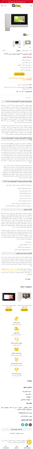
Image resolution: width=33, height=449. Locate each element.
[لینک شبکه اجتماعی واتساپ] (19, 92)
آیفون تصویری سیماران (22, 87)
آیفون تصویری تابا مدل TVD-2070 (9, 305)
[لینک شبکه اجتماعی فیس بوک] (25, 92)
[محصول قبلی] (6, 51)
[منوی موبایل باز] (31, 5)
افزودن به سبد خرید (19, 74)
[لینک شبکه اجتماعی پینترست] (23, 92)
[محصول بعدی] (2, 51)
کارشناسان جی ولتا (12, 269)
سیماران (18, 50)
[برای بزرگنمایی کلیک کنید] (29, 34)
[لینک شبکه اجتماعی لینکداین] (21, 92)
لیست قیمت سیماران (27, 89)
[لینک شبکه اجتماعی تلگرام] (17, 92)
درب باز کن (14, 87)
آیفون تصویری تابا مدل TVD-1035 (24, 305)
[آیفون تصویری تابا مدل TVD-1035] (24, 296)
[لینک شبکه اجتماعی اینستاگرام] (30, 424)
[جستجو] (5, 5)
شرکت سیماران (7, 87)
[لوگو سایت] (16, 6)
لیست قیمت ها (27, 392)
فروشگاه (28, 397)
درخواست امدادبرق (26, 400)
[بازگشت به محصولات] (4, 51)
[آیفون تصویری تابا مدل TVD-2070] (8, 296)
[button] (30, 22)
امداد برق (28, 394)
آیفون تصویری (25, 50)
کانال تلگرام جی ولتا (16, 271)
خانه (31, 50)
